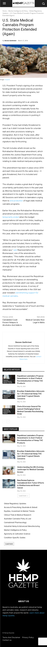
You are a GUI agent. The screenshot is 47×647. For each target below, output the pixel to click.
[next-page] (8, 421)
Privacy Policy (28, 637)
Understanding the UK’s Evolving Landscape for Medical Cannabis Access (30, 469)
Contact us (7, 640)
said (15, 250)
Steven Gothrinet (10, 40)
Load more (22, 496)
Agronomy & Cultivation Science (7, 396)
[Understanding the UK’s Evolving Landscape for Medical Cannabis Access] (9, 470)
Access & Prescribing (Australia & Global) (6, 411)
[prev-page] (4, 421)
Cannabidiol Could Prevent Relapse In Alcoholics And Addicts (12, 322)
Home (5, 11)
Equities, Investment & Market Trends (7, 381)
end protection (16, 200)
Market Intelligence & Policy (18, 11)
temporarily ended (11, 217)
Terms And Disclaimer (11, 637)
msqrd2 (7, 79)
